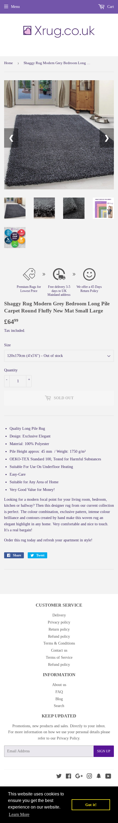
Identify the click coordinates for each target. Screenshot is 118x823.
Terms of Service (59, 657)
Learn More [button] (19, 814)
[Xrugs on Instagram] (89, 777)
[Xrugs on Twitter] (59, 777)
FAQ (59, 692)
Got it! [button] (91, 805)
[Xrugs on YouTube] (108, 777)
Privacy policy (59, 622)
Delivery (59, 615)
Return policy (59, 629)
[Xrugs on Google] (79, 777)
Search (59, 706)
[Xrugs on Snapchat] (99, 777)
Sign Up (103, 751)
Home (8, 63)
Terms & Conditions (59, 643)
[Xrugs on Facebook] (68, 777)
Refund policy (59, 636)
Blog (59, 699)
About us (59, 685)
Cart (110, 7)
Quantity (11, 370)
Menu (15, 7)
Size (7, 345)
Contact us (59, 650)
